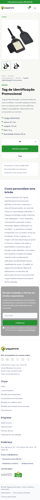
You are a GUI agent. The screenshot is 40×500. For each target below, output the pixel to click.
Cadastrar (20, 323)
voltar (4, 17)
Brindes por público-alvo (11, 402)
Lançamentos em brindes (12, 398)
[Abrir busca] (34, 8)
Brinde (18, 78)
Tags (20, 156)
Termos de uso (7, 431)
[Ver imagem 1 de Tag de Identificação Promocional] (6, 66)
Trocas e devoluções (8, 497)
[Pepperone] (7, 8)
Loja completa (7, 390)
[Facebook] (12, 359)
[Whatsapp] (22, 359)
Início (4, 76)
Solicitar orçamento (20, 149)
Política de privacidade (21, 493)
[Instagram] (2, 359)
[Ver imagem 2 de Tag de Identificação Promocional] (16, 66)
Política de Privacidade (26, 330)
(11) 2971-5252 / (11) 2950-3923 (11, 371)
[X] (17, 359)
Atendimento (6, 493)
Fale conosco (6, 427)
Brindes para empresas (10, 394)
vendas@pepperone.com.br (11, 368)
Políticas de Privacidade (11, 435)
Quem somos (6, 423)
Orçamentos (6, 410)
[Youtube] (28, 359)
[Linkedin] (7, 359)
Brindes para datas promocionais (15, 406)
